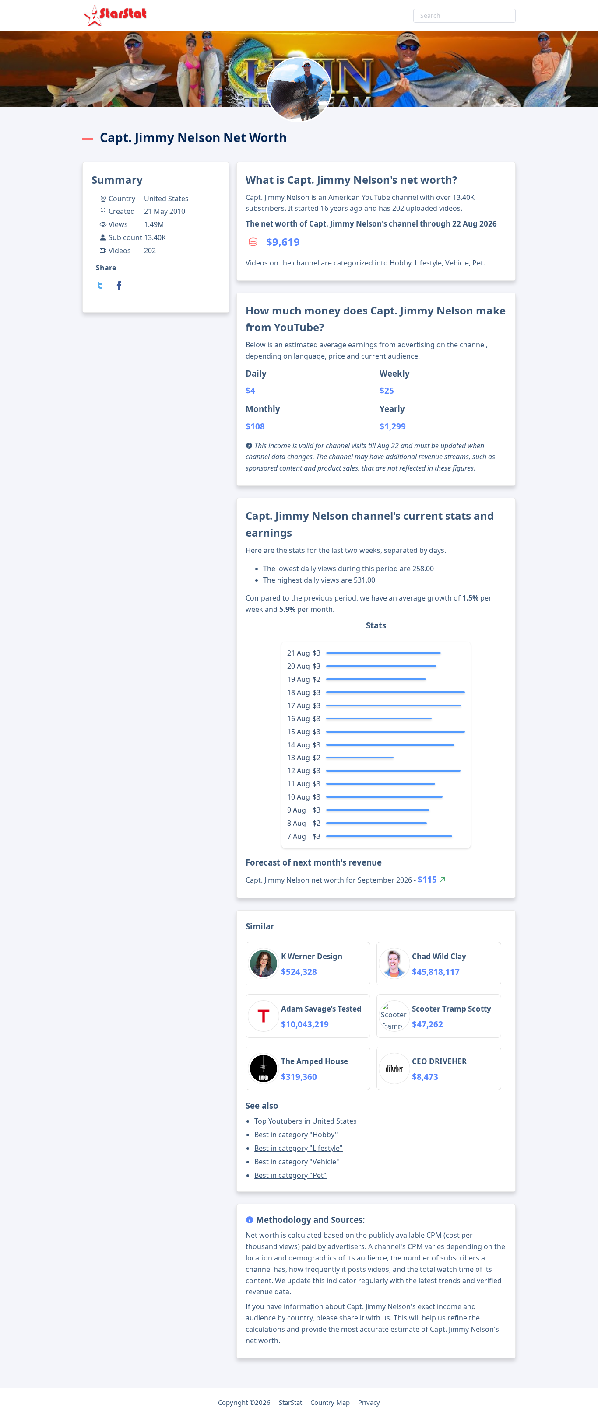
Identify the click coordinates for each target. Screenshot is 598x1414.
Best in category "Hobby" (296, 1134)
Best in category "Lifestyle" (298, 1148)
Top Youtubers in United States (305, 1121)
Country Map (330, 1402)
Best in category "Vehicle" (296, 1161)
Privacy (369, 1402)
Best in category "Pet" (290, 1175)
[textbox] (464, 16)
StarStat (290, 1402)
